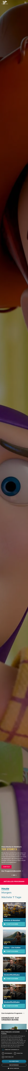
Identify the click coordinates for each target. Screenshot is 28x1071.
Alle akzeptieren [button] (14, 1061)
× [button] (26, 1031)
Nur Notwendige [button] (14, 1065)
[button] (12, 875)
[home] (4, 2)
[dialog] (14, 1050)
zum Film (6, 867)
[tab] (14, 888)
